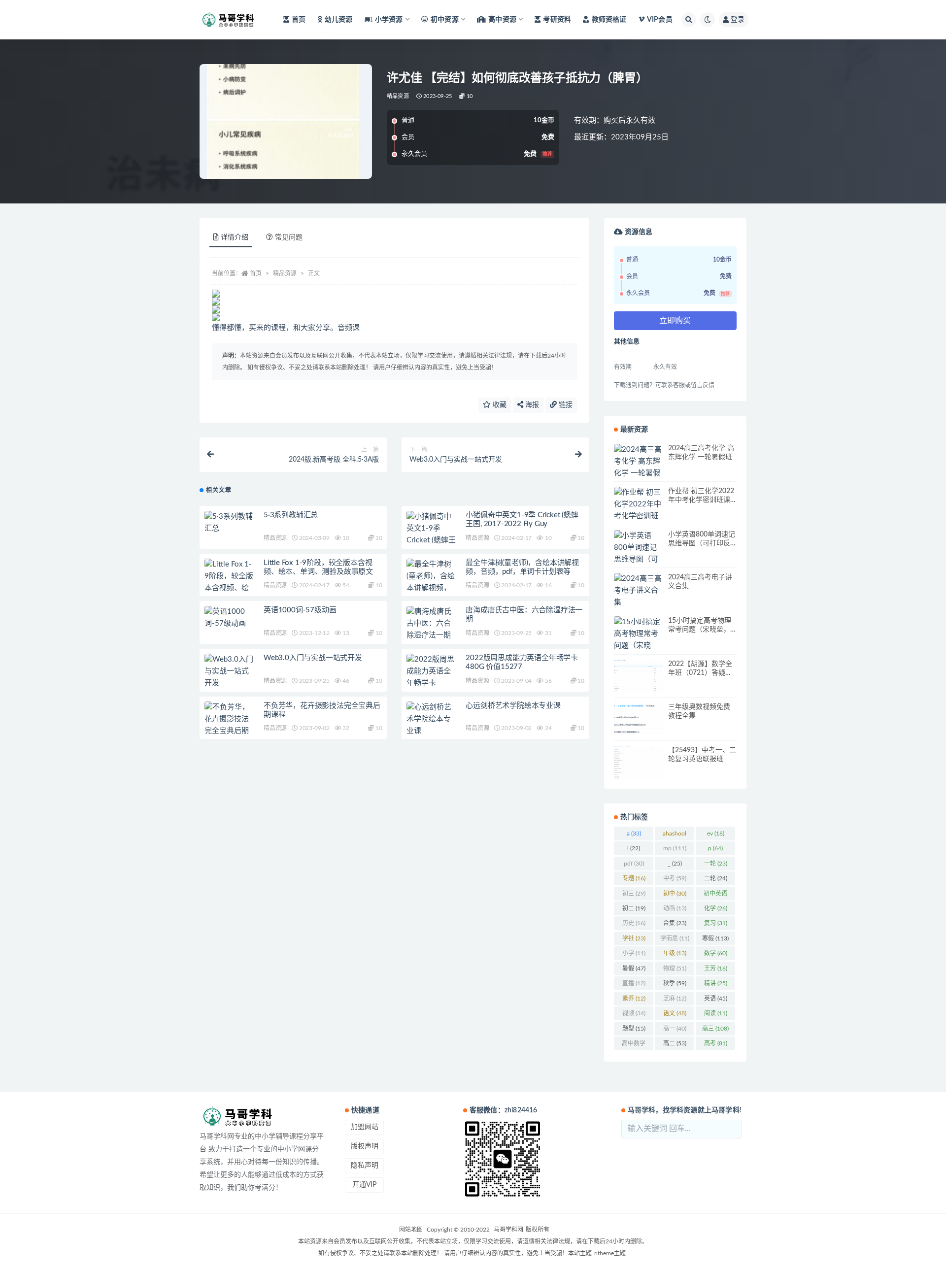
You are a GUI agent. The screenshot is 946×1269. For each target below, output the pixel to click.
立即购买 (675, 321)
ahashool (674, 835)
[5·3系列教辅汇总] (229, 522)
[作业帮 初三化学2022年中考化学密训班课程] (638, 510)
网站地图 (411, 1230)
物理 (674, 968)
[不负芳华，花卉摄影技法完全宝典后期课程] (229, 725)
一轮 (715, 864)
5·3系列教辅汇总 (291, 515)
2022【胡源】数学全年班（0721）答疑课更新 (700, 673)
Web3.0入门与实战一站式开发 (313, 658)
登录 (737, 19)
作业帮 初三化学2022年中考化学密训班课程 (701, 500)
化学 (715, 908)
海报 (531, 404)
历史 (633, 923)
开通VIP (364, 1184)
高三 (715, 1029)
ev (715, 833)
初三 (633, 894)
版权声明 (364, 1146)
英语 (715, 999)
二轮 (715, 878)
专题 (633, 878)
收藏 (499, 404)
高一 (674, 1029)
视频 (633, 1013)
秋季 (674, 983)
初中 (674, 894)
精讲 (715, 983)
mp (674, 848)
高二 (674, 1043)
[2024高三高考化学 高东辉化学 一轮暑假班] (638, 467)
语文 (674, 1013)
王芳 (715, 968)
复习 (715, 923)
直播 (633, 983)
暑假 (633, 968)
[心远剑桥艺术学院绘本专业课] (431, 719)
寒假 (715, 938)
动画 (674, 908)
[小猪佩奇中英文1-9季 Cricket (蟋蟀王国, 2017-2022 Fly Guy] (431, 540)
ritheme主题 (610, 1253)
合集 (674, 923)
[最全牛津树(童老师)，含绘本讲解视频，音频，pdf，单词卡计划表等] (431, 588)
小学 (633, 953)
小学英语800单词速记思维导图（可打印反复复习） (701, 543)
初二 (633, 908)
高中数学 (633, 1045)
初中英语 (715, 896)
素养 (633, 999)
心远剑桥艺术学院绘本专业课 (513, 705)
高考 (715, 1043)
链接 (565, 404)
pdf (634, 864)
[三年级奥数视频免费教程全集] (638, 718)
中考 (674, 878)
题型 (633, 1029)
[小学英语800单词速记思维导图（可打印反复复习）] (638, 553)
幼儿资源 (339, 19)
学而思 (674, 938)
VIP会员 (660, 19)
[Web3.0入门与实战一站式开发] (229, 671)
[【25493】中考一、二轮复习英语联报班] (638, 762)
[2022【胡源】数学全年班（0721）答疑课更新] (638, 676)
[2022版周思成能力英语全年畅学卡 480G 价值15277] (431, 683)
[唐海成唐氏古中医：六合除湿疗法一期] (431, 623)
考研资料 (557, 19)
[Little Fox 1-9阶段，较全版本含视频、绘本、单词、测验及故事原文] (229, 588)
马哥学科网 (508, 1230)
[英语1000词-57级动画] (229, 618)
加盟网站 (364, 1127)
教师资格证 (609, 19)
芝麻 (674, 999)
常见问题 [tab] (289, 237)
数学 (715, 953)
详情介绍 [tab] (234, 237)
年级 (674, 953)
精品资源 (398, 96)
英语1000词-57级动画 (300, 610)
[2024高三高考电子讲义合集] (638, 590)
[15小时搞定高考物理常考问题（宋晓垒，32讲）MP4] (638, 645)
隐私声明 (364, 1165)
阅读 (715, 1013)
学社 (633, 938)
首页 (298, 19)
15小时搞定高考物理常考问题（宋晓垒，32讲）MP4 (699, 629)
